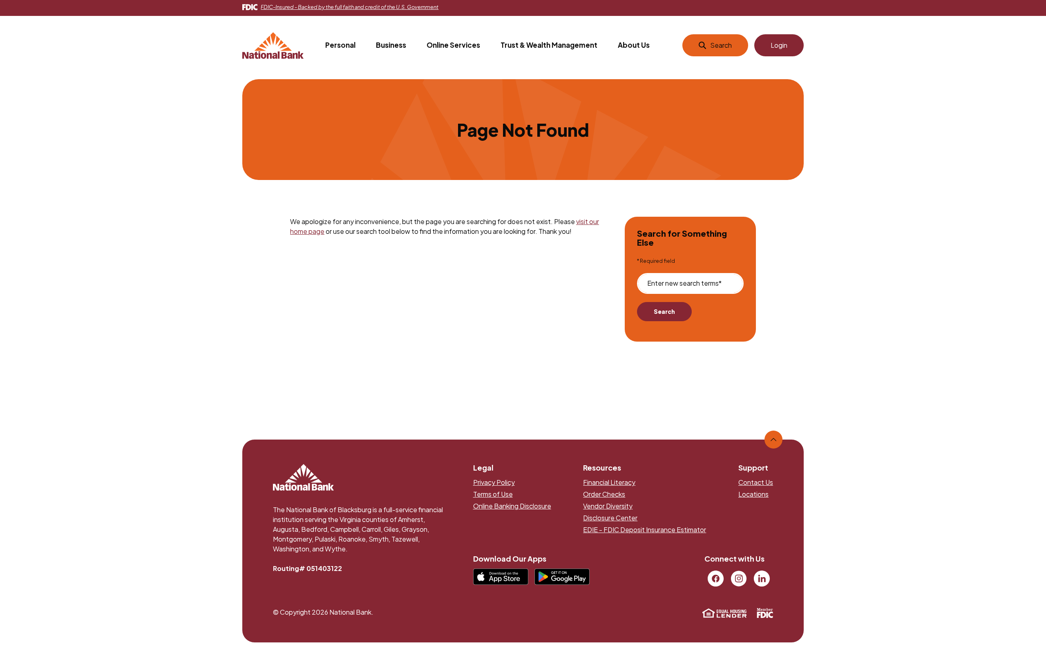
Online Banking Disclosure (512, 506)
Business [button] (391, 44)
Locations (753, 494)
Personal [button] (340, 44)
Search (664, 311)
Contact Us (755, 482)
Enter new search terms (684, 283)
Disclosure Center (610, 517)
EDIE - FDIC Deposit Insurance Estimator (644, 529)
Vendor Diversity (608, 506)
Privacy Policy (494, 482)
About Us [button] (634, 44)
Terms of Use (493, 494)
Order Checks (604, 494)
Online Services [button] (453, 44)
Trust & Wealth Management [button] (549, 44)
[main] (523, 241)
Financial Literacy (609, 482)
